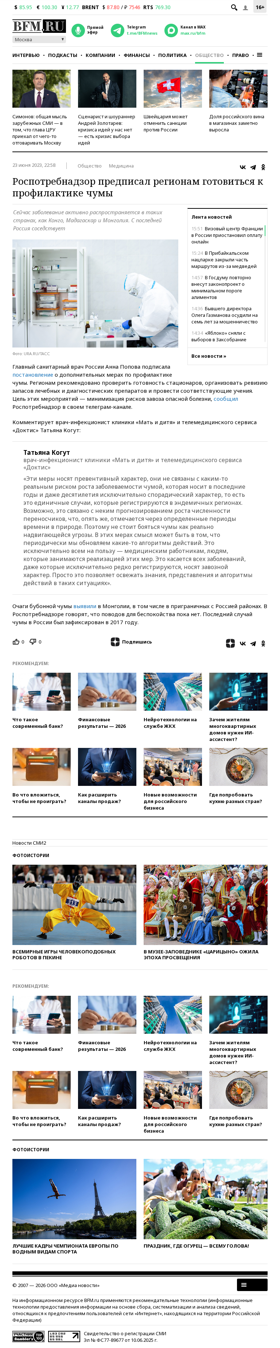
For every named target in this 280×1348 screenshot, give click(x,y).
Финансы (137, 55)
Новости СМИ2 (29, 843)
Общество (209, 55)
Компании (100, 55)
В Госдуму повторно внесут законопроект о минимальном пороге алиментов (221, 287)
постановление (32, 374)
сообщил (226, 398)
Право (240, 55)
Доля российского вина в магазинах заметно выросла (236, 123)
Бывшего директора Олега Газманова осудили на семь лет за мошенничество (224, 315)
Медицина (121, 166)
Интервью (26, 55)
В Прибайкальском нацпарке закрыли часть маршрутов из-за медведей (224, 259)
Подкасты (62, 55)
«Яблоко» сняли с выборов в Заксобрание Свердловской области (218, 339)
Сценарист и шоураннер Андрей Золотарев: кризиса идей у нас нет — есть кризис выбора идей (106, 129)
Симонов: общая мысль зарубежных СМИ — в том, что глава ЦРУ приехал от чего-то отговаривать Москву (39, 129)
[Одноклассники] (263, 167)
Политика (172, 55)
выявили (84, 606)
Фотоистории (30, 855)
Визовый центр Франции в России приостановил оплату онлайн (227, 235)
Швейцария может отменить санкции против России (165, 123)
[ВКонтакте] (242, 167)
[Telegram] (253, 167)
